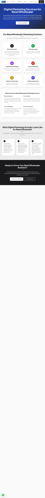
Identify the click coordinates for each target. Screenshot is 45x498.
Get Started (41, 2)
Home (7, 1)
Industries (19, 1)
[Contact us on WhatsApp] (3, 495)
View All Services (29, 179)
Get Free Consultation (22, 23)
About (25, 1)
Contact (31, 1)
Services (13, 1)
